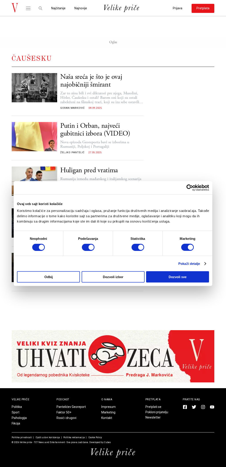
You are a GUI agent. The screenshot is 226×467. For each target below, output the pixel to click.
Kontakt (106, 418)
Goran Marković (72, 108)
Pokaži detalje (189, 263)
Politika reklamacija (74, 437)
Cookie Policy (95, 437)
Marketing (108, 412)
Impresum (108, 407)
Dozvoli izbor (113, 277)
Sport (15, 412)
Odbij (48, 277)
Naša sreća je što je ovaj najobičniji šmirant (91, 81)
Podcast (62, 399)
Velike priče (26, 442)
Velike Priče (20, 399)
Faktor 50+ (63, 412)
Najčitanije (58, 8)
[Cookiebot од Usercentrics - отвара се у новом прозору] (189, 187)
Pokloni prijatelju (156, 412)
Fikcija (16, 423)
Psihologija (19, 418)
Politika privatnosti (22, 437)
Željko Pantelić (72, 152)
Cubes (107, 442)
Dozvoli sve (177, 277)
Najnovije (80, 8)
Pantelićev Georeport (71, 407)
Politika (17, 407)
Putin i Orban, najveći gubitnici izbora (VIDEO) (95, 130)
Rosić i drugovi (66, 418)
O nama (106, 399)
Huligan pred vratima (89, 170)
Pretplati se (153, 407)
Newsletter (153, 417)
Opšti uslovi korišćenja (47, 437)
